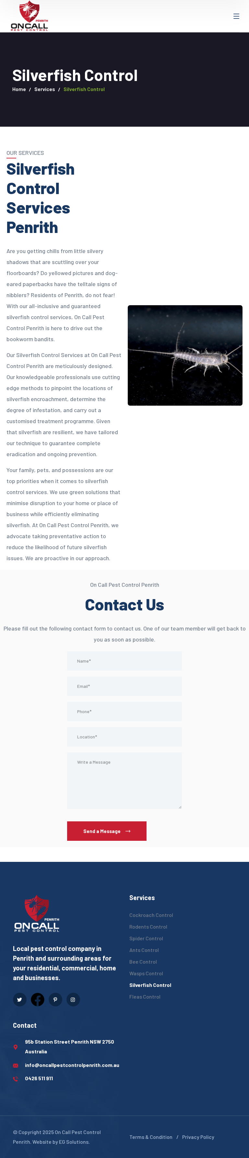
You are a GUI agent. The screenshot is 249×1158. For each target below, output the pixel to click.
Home (19, 89)
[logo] (29, 15)
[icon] (20, 999)
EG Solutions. (74, 1142)
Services (44, 89)
